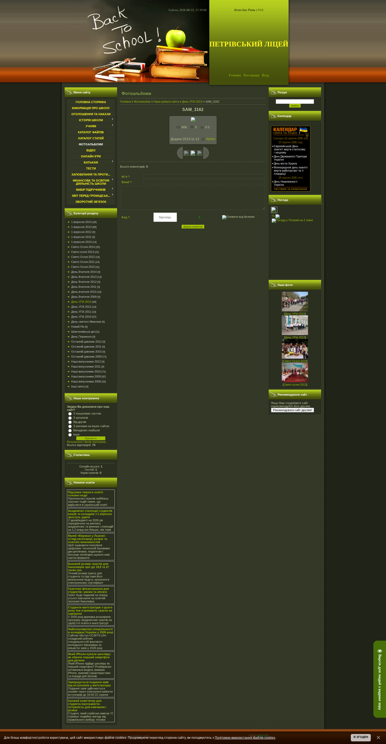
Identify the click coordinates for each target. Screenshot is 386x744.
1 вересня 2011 (81, 236)
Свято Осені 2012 (83, 256)
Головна (235, 75)
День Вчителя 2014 (84, 271)
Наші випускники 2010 (86, 371)
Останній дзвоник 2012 (86, 341)
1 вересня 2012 (81, 231)
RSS (260, 10)
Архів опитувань (95, 441)
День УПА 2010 (81, 316)
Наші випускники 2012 (86, 361)
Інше (76, 434)
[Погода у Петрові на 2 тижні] (292, 219)
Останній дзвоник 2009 (86, 356)
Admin (210, 139)
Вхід (265, 75)
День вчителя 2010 (83, 291)
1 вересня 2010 (81, 241)
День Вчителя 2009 (84, 296)
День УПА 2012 (81, 306)
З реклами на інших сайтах (91, 426)
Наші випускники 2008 (86, 381)
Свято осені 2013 (82, 251)
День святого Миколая (86, 321)
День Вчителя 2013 (84, 276)
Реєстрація (251, 75)
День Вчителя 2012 (84, 281)
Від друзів (79, 421)
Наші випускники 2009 (86, 376)
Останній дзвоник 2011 (86, 346)
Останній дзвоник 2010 (86, 351)
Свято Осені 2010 (83, 266)
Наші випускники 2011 (86, 366)
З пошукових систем (87, 413)
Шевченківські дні (83, 331)
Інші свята (78, 386)
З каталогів (80, 417)
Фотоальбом (142, 101)
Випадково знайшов (86, 430)
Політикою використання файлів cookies (245, 737)
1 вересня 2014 (81, 222)
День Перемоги (81, 336)
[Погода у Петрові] (274, 212)
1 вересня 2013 (81, 226)
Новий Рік (77, 326)
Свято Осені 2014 (83, 246)
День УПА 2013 (81, 301)
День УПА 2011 (81, 311)
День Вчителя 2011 (83, 286)
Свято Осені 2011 (83, 261)
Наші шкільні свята (166, 101)
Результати (74, 441)
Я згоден (360, 736)
